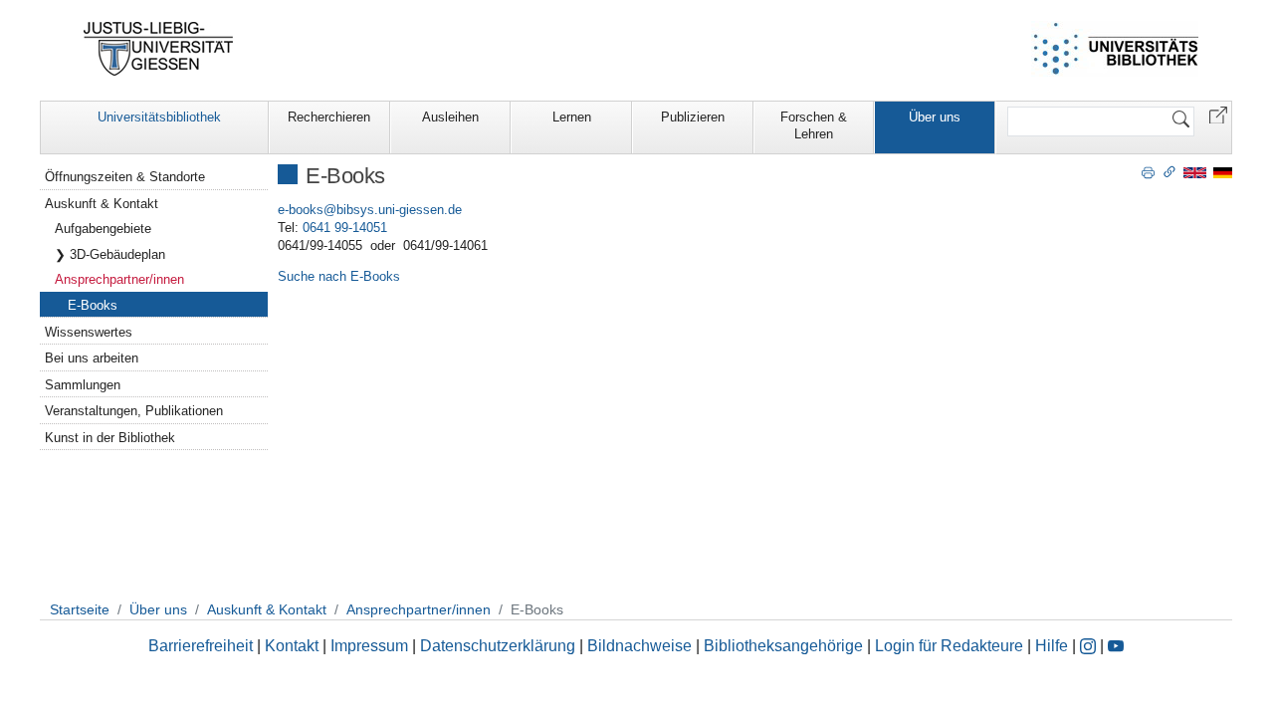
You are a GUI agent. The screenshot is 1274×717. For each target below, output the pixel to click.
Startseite (79, 609)
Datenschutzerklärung (497, 645)
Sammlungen (82, 384)
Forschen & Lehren (813, 125)
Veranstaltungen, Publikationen (134, 410)
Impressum (369, 645)
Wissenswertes (88, 332)
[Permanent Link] (1169, 171)
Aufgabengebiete (103, 228)
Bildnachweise (639, 645)
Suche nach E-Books (339, 276)
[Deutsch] (1222, 171)
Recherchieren (329, 117)
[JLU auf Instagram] (1090, 645)
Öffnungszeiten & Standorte (125, 176)
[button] (1218, 114)
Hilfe (1051, 645)
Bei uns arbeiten (91, 358)
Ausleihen (450, 117)
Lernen (571, 117)
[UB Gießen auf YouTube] (1116, 645)
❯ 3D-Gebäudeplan (110, 254)
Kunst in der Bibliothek (110, 437)
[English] (1194, 171)
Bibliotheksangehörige (783, 645)
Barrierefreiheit (200, 645)
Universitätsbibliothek (159, 117)
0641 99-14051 (345, 227)
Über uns (934, 117)
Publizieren (693, 117)
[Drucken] (1148, 171)
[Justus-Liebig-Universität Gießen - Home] (159, 49)
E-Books (92, 305)
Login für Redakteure (949, 645)
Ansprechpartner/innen (119, 279)
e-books (300, 209)
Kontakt (291, 645)
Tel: (288, 227)
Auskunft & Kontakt (101, 203)
